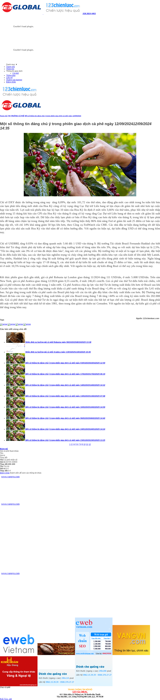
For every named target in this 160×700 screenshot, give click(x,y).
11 (87, 444)
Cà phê (15, 73)
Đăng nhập (11, 82)
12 (90, 444)
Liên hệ (9, 78)
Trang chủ (10, 67)
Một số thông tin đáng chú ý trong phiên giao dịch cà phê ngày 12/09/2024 (53, 116)
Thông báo (10, 75)
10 (84, 444)
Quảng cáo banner (14, 80)
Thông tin (10, 69)
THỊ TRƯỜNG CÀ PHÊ (16, 116)
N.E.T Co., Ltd (6, 699)
